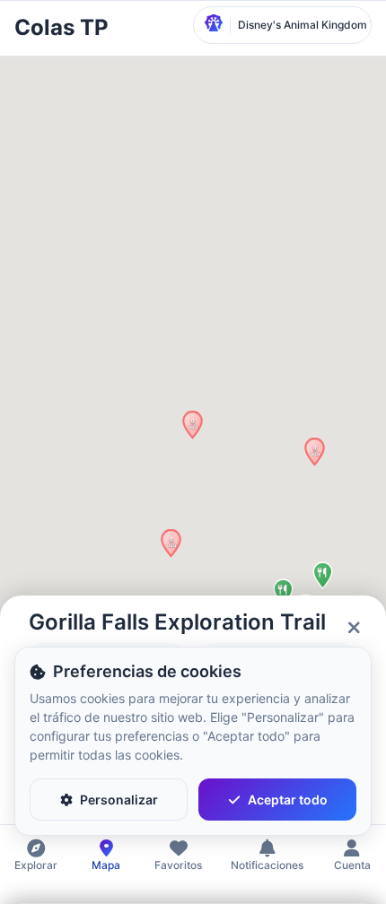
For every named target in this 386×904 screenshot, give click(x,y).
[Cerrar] (354, 628)
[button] (315, 451)
